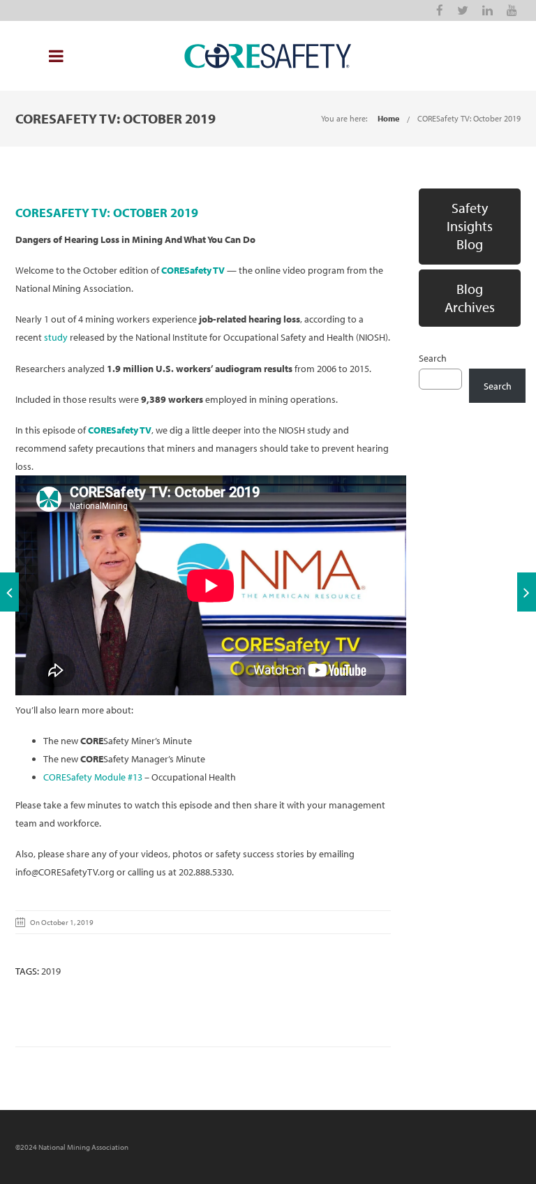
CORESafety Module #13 (92, 777)
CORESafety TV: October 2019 (469, 118)
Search (433, 358)
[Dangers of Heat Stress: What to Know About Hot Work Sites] (9, 592)
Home (388, 118)
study (56, 337)
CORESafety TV (193, 270)
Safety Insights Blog (470, 226)
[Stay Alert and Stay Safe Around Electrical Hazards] (526, 592)
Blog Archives (470, 298)
